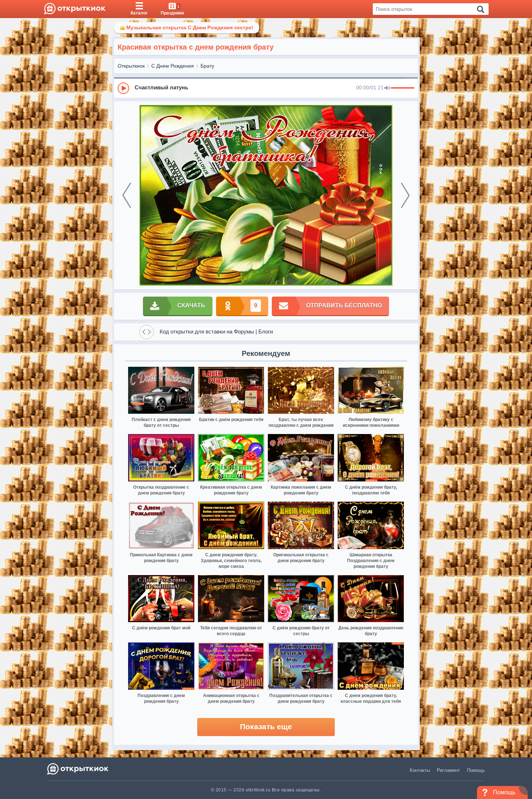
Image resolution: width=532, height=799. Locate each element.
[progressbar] (402, 88)
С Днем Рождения (172, 66)
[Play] (123, 88)
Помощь (476, 770)
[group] (266, 88)
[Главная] (74, 9)
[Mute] (387, 88)
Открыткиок (131, 66)
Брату (207, 66)
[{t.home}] (78, 769)
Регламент (448, 770)
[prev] (127, 195)
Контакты (420, 770)
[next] (405, 195)
